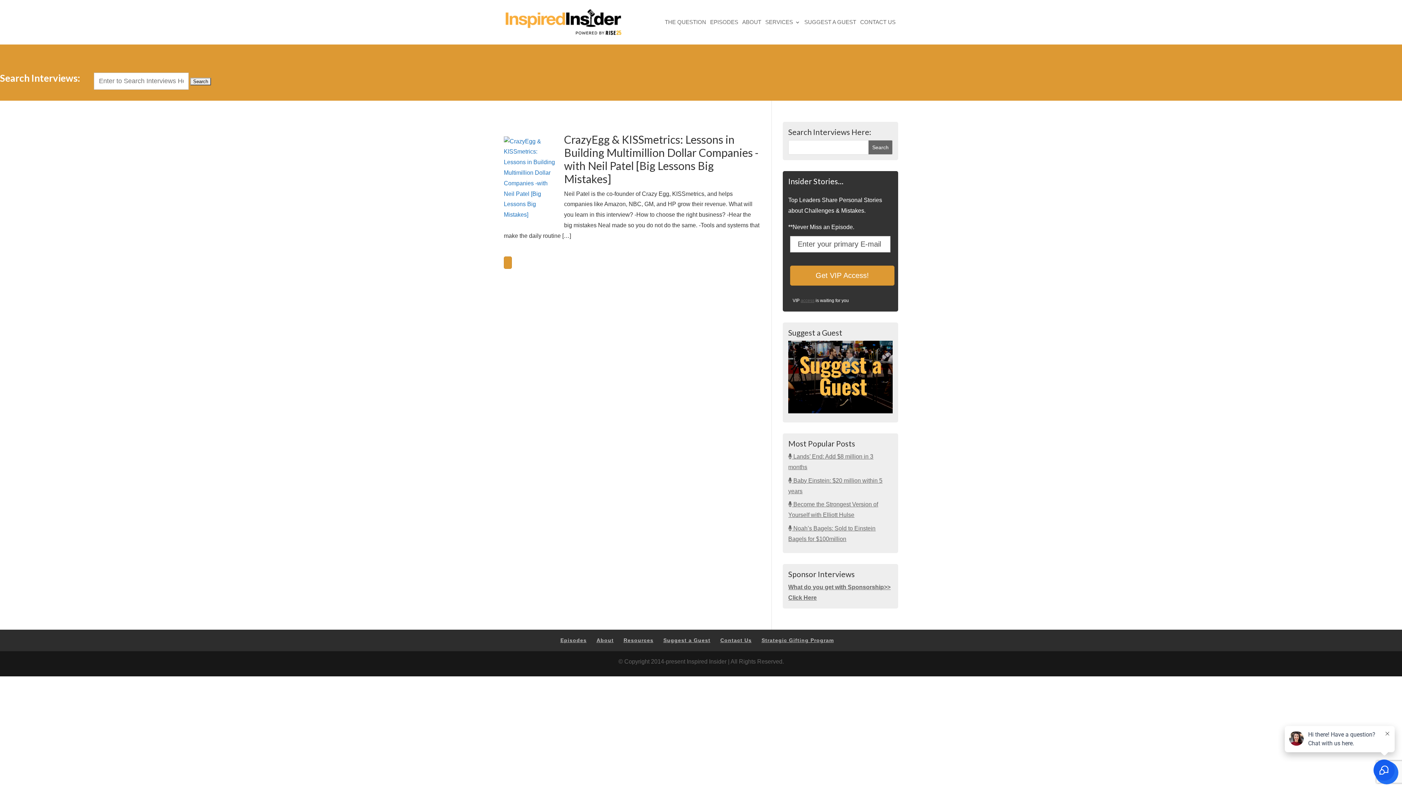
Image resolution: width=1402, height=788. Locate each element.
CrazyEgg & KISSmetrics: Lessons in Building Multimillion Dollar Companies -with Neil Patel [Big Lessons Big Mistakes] (661, 159)
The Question (685, 22)
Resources (639, 640)
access (808, 300)
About (751, 22)
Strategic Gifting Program (798, 640)
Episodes (724, 22)
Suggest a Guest (830, 22)
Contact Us (878, 22)
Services (779, 22)
